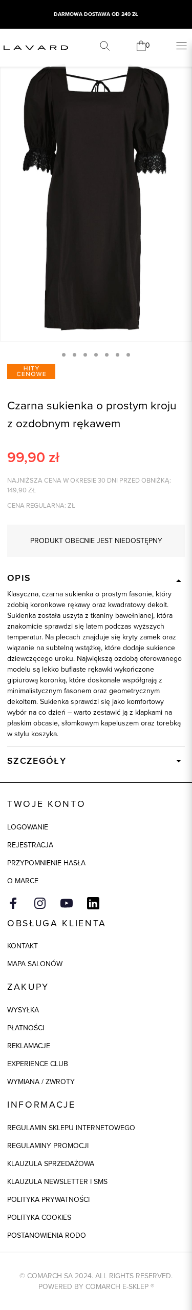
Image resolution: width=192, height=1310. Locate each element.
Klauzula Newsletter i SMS (57, 1181)
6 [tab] (117, 355)
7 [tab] (128, 355)
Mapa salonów (34, 964)
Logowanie (27, 827)
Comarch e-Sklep (117, 1286)
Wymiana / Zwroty (41, 1081)
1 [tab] (64, 355)
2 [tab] (74, 355)
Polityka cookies (39, 1217)
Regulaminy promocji (48, 1145)
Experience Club (37, 1063)
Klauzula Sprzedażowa (50, 1163)
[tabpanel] (96, 198)
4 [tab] (96, 355)
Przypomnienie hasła (46, 863)
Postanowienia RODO (46, 1235)
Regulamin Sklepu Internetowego (71, 1127)
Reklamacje (28, 1046)
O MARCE (22, 881)
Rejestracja (30, 845)
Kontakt (22, 946)
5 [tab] (107, 355)
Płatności (25, 1028)
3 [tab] (85, 355)
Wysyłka (23, 1010)
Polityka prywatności (48, 1199)
